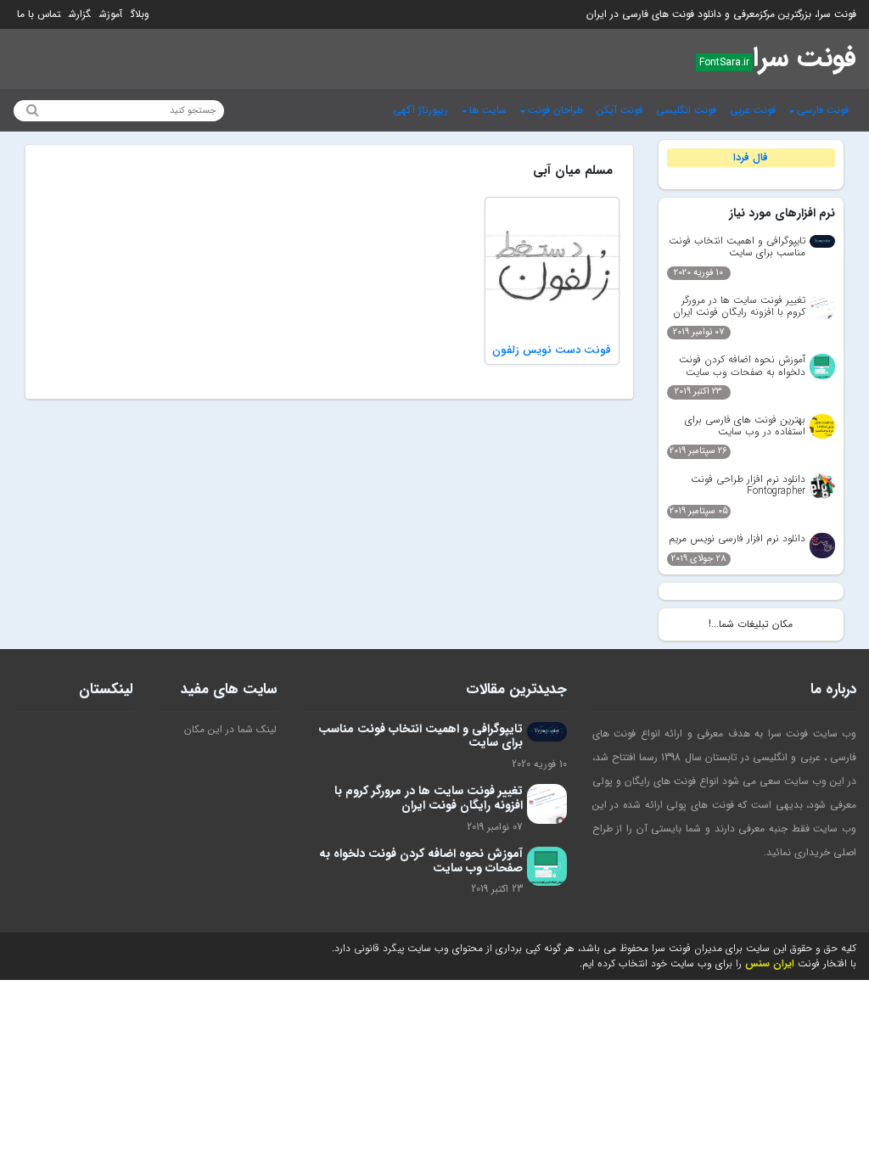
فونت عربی (753, 110)
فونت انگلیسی (686, 110)
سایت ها (488, 110)
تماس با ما (38, 14)
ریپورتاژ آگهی (420, 110)
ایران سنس (769, 963)
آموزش (110, 14)
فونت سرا (804, 58)
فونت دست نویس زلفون (551, 350)
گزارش (80, 14)
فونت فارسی (823, 110)
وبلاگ (140, 14)
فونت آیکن (619, 110)
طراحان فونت (555, 110)
